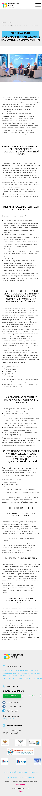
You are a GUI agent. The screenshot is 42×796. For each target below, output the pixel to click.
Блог (10, 22)
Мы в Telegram (12, 711)
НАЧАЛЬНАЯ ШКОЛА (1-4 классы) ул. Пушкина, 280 (21, 673)
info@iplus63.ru (8, 719)
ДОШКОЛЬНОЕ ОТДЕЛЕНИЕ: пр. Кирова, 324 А (20, 670)
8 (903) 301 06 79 (13, 690)
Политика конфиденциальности (20, 778)
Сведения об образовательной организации (21, 772)
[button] (12, 696)
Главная (4, 22)
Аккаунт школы (13, 702)
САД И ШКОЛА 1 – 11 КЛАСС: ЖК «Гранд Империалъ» (22, 678)
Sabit (21, 791)
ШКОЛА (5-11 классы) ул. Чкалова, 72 (16, 676)
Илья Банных (21, 784)
